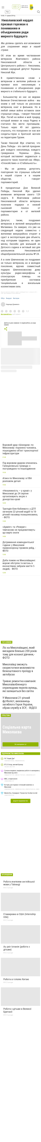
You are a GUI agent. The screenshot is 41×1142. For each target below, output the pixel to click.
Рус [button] (7, 12)
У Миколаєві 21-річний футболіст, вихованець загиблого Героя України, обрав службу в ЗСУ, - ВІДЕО (20, 703)
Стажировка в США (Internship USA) (19, 916)
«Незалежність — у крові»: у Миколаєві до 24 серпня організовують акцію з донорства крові (17, 495)
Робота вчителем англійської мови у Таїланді (19, 883)
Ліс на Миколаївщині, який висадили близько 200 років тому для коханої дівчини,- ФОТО (20, 652)
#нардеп (9, 298)
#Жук (3, 298)
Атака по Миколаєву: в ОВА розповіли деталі (17, 480)
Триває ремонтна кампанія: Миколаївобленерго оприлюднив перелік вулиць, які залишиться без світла (20, 686)
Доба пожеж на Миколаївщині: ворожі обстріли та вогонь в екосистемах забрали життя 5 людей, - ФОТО (19, 564)
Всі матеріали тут (20, 744)
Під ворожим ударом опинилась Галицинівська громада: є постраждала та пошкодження (20, 465)
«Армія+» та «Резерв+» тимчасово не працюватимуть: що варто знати (19, 529)
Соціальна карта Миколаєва (17, 729)
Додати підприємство (20, 801)
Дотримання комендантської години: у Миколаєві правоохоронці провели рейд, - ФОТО (19, 546)
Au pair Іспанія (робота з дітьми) (16, 948)
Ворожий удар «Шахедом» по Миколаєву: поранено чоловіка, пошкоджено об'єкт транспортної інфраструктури (20, 449)
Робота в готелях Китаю (16, 979)
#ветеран (16, 298)
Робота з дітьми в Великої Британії (17, 1010)
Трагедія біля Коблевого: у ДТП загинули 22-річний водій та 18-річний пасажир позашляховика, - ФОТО (20, 513)
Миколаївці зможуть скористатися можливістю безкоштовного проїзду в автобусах (19, 669)
